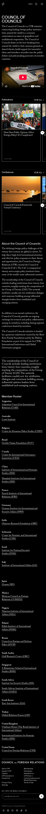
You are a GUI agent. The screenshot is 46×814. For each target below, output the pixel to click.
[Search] (36, 4)
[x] (26, 810)
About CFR (6, 769)
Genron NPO (8, 584)
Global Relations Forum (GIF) (16, 715)
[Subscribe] (41, 796)
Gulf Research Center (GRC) (15, 656)
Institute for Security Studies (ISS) (18, 683)
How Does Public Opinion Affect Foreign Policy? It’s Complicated (19, 133)
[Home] (3, 4)
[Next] (42, 132)
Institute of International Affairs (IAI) (19, 565)
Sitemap (5, 785)
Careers (5, 773)
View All (38, 100)
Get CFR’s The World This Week (14, 791)
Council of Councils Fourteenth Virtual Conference (18, 206)
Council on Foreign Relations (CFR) (19, 751)
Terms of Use (28, 783)
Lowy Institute (9, 420)
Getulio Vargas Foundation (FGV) (18, 443)
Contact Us (6, 778)
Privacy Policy (7, 783)
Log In (30, 4)
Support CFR (6, 771)
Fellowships (28, 771)
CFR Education (7, 776)
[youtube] (12, 810)
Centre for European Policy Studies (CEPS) (22, 431)
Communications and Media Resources (32, 779)
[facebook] (3, 810)
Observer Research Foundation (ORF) (19, 524)
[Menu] (42, 4)
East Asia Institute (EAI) (13, 703)
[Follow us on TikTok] (21, 810)
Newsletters (28, 773)
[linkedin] (8, 810)
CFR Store (27, 776)
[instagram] (17, 810)
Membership (28, 769)
